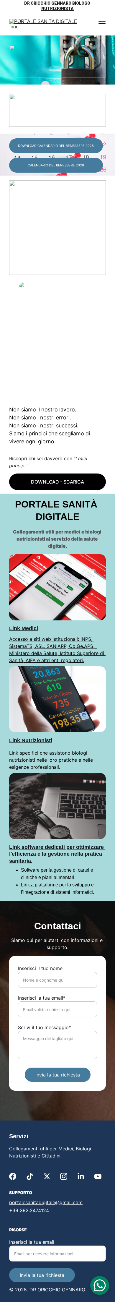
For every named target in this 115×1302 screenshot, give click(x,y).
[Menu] (102, 23)
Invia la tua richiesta (57, 1075)
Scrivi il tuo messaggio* (44, 1027)
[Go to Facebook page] (12, 1176)
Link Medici (23, 628)
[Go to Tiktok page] (29, 1176)
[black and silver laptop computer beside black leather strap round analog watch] (57, 806)
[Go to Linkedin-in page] (80, 1176)
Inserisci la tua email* (41, 998)
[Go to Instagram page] (63, 1176)
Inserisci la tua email (31, 1242)
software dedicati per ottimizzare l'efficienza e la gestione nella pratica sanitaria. (57, 854)
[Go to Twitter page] (46, 1176)
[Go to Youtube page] (97, 1176)
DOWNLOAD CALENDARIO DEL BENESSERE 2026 (56, 146)
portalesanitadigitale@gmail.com (46, 1202)
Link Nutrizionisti (30, 740)
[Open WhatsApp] (99, 1285)
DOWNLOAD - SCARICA (57, 482)
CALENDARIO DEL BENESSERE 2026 (56, 165)
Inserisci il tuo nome (40, 968)
